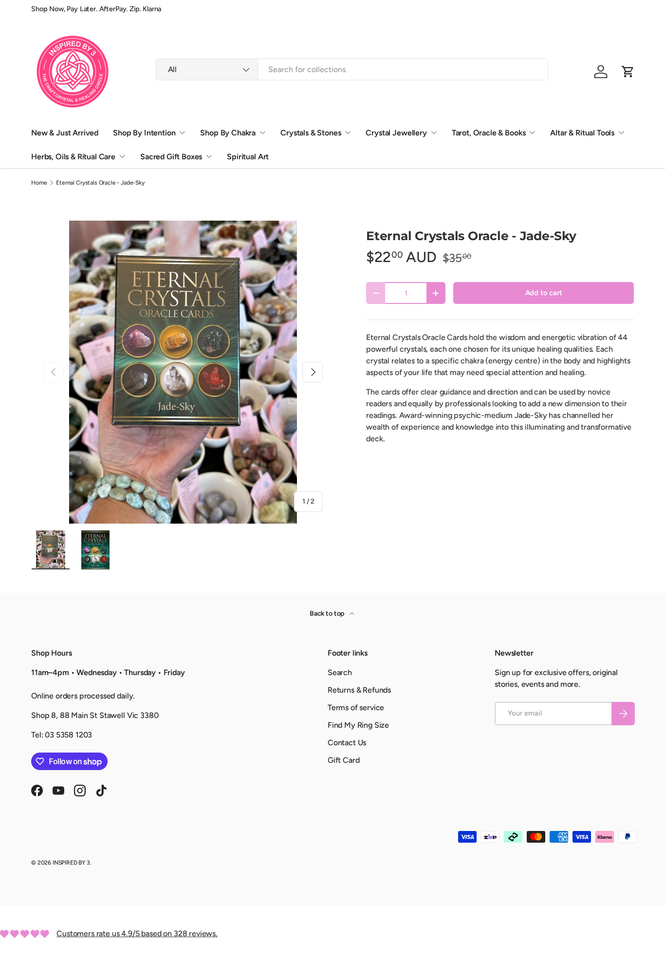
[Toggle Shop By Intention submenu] (182, 132)
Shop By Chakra (228, 132)
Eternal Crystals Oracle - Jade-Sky (100, 183)
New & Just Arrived (64, 132)
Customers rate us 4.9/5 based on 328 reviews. (137, 933)
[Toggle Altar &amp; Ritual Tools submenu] (621, 132)
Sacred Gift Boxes (171, 156)
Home (39, 183)
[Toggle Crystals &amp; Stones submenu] (347, 132)
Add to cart (543, 292)
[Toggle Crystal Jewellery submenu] (434, 132)
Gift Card (344, 760)
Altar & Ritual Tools (582, 132)
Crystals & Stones (310, 132)
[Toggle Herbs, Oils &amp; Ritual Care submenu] (122, 156)
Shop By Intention (144, 132)
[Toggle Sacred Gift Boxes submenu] (209, 156)
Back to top (328, 613)
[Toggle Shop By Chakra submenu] (262, 132)
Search (340, 672)
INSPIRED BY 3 (71, 862)
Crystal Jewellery (396, 132)
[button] (628, 71)
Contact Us (347, 742)
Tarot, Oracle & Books (489, 132)
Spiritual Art (248, 156)
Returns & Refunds (359, 690)
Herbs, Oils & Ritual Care (73, 156)
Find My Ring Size (358, 725)
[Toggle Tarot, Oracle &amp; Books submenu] (532, 132)
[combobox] (352, 69)
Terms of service (356, 707)
